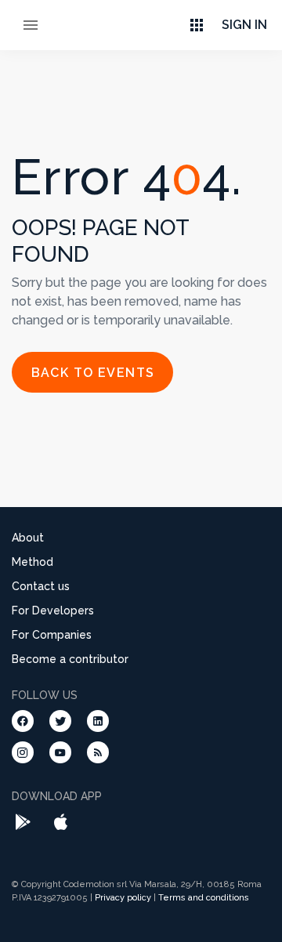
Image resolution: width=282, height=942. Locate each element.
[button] (197, 25)
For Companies (52, 635)
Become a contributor (70, 659)
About (28, 537)
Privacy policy (123, 898)
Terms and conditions (203, 898)
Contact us (41, 586)
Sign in (244, 24)
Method (32, 562)
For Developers (53, 610)
